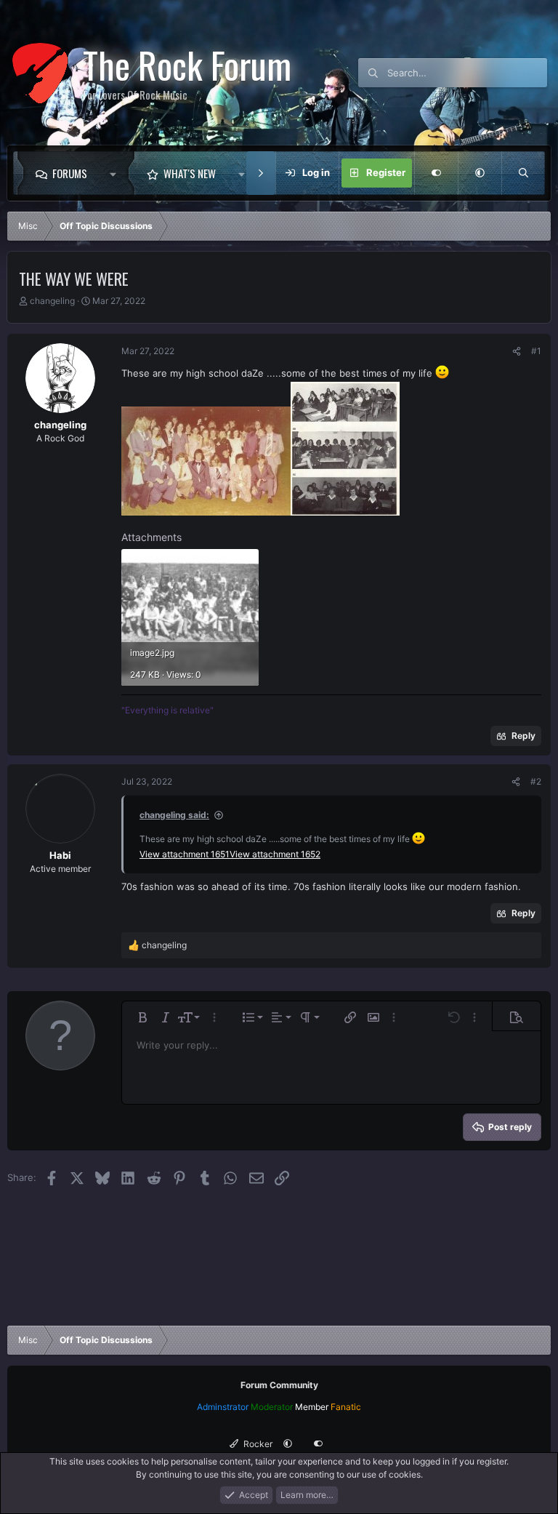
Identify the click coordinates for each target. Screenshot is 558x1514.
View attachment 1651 (185, 854)
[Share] (516, 351)
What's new (189, 173)
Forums (69, 173)
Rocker (256, 1443)
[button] (117, 173)
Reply (523, 735)
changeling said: (174, 814)
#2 (535, 781)
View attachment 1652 (275, 854)
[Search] (523, 173)
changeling (52, 300)
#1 (536, 350)
